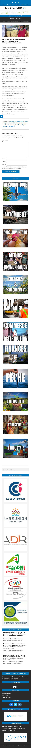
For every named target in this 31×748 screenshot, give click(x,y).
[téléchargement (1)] (15, 529)
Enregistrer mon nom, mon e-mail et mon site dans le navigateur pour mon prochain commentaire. (14, 167)
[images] (15, 480)
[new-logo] (15, 578)
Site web (4, 164)
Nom (3, 158)
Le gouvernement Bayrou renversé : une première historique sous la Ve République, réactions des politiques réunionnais (14, 634)
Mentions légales (6, 693)
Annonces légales (6, 697)
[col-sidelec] (15, 602)
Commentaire (4, 141)
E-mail (4, 161)
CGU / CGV (5, 695)
